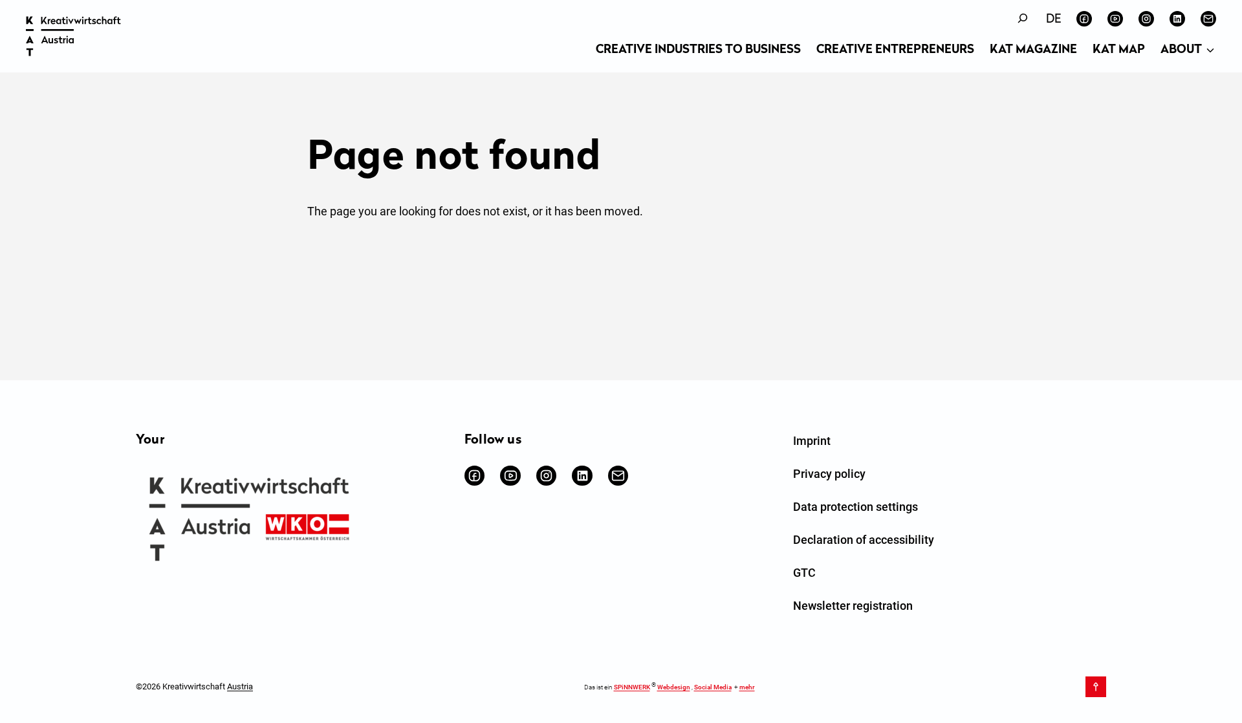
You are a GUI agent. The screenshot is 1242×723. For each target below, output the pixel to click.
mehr (747, 687)
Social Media (713, 687)
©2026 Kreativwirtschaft (194, 686)
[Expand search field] (1022, 18)
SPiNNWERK (632, 687)
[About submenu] (1210, 51)
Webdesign (673, 687)
